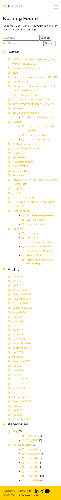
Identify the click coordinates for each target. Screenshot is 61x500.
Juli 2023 (17, 365)
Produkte (9, 15)
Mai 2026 (17, 281)
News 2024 (33, 471)
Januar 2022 (19, 397)
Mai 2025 (17, 325)
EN (39, 2)
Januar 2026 (19, 290)
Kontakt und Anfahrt (24, 144)
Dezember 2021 (21, 401)
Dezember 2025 (21, 294)
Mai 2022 (17, 392)
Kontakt (8, 2)
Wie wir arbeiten (36, 224)
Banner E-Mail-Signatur (26, 68)
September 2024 (22, 348)
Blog (15, 72)
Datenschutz (20, 81)
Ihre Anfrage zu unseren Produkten (33, 104)
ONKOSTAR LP (20, 170)
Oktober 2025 (20, 303)
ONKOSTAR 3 (20, 166)
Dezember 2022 (21, 388)
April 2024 (18, 356)
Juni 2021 (17, 405)
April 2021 (18, 410)
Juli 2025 (17, 316)
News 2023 (33, 467)
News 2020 (33, 453)
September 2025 (22, 307)
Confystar (32, 233)
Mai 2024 (17, 352)
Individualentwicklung (25, 112)
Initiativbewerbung (38, 135)
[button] (56, 7)
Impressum (19, 108)
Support (17, 188)
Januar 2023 (19, 383)
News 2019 (33, 449)
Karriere (17, 121)
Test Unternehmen (23, 193)
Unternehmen (21, 211)
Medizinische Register (40, 117)
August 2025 (19, 312)
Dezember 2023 (21, 361)
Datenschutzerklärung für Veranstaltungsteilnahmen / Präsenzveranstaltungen (34, 90)
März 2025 (18, 334)
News (15, 153)
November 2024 (22, 343)
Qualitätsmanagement (40, 215)
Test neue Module (23, 197)
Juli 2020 (17, 414)
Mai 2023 (17, 374)
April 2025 (18, 330)
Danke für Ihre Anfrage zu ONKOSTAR (34, 77)
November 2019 (21, 419)
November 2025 (21, 298)
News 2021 (33, 458)
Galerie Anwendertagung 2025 (30, 99)
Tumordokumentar (38, 139)
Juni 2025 (18, 321)
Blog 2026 (32, 440)
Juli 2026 (17, 276)
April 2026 (18, 285)
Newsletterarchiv (22, 161)
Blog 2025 (32, 435)
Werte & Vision (35, 219)
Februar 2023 (20, 379)
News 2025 (33, 476)
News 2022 (33, 462)
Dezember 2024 (22, 339)
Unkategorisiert (21, 444)
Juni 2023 (18, 370)
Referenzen (19, 175)
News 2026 (33, 480)
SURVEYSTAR (35, 255)
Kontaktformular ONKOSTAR (29, 148)
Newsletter (24, 2)
